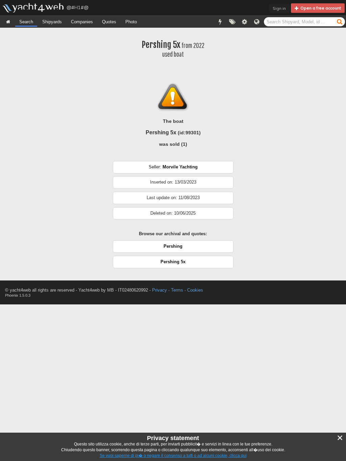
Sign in (279, 8)
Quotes (109, 21)
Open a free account (319, 7)
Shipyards (52, 21)
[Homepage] (8, 22)
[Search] (339, 21)
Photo (131, 21)
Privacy (159, 290)
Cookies (195, 290)
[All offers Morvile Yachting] (173, 171)
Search (26, 21)
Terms (177, 290)
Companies (82, 21)
